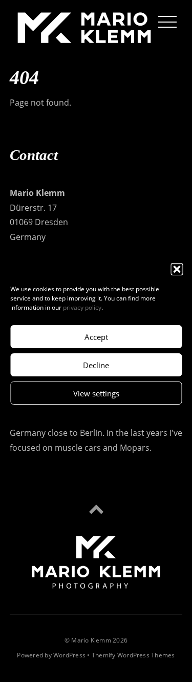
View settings (96, 393)
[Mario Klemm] (84, 40)
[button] (177, 269)
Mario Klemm (91, 640)
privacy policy (82, 307)
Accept (96, 337)
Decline (96, 365)
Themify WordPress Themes (133, 655)
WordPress (69, 655)
